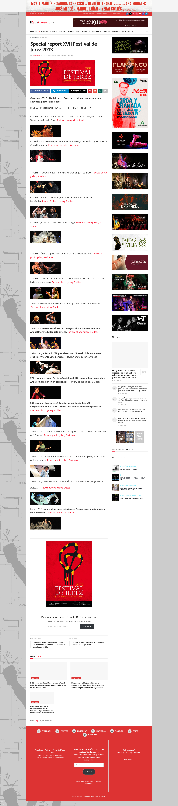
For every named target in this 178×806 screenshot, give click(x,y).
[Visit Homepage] (42, 22)
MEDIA (70, 31)
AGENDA (44, 31)
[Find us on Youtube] (140, 14)
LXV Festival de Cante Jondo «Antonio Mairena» (131, 489)
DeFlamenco (36, 55)
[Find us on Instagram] (136, 14)
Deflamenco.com (81, 796)
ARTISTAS (62, 31)
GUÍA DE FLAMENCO (82, 31)
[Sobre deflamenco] (101, 14)
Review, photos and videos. (61, 512)
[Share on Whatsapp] (100, 91)
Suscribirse (87, 626)
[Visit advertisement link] (89, 6)
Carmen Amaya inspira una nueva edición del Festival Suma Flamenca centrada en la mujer (132, 400)
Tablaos (106, 31)
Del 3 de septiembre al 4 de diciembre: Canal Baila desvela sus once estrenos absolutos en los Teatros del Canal (48, 685)
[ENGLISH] (115, 31)
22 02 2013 (47, 55)
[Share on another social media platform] (105, 91)
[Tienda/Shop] (117, 14)
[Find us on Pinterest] (133, 14)
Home (32, 37)
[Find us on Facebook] (127, 14)
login (37, 721)
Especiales (44, 37)
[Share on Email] (95, 91)
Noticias (35, 678)
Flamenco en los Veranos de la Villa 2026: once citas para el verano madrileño (132, 410)
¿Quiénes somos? (128, 750)
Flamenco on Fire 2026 (128, 469)
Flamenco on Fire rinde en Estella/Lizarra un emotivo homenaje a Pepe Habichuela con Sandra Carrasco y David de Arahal (42, 710)
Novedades (76, 678)
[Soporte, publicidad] (89, 14)
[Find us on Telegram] (146, 14)
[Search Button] (147, 31)
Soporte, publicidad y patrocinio (128, 753)
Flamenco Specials (67, 55)
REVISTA (33, 31)
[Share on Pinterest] (90, 91)
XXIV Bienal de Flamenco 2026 (131, 498)
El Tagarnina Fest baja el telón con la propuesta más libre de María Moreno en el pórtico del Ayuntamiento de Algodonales (87, 685)
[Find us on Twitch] (143, 14)
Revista (37, 37)
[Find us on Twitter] (130, 14)
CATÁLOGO (95, 31)
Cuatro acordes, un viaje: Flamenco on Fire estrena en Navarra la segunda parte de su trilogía (132, 420)
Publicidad (126, 31)
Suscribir (89, 772)
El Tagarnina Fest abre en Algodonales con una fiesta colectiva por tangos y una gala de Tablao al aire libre (124, 374)
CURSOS (52, 31)
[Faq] (110, 14)
